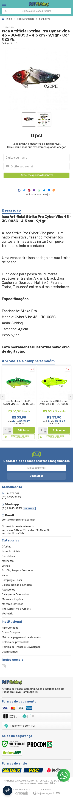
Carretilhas (8, 556)
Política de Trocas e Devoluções (21, 646)
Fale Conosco (10, 627)
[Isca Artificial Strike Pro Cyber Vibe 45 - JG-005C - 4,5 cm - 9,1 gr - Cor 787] (54, 403)
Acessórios (8, 589)
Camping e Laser (12, 580)
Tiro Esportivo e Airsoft (16, 608)
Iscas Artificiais (25, 18)
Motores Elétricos (12, 604)
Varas (5, 575)
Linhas (6, 565)
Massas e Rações (12, 599)
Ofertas (6, 546)
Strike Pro (8, 27)
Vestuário (7, 613)
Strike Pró (44, 18)
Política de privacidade (15, 642)
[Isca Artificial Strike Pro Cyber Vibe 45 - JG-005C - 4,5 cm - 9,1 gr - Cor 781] (19, 403)
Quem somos (10, 651)
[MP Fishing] (39, 4)
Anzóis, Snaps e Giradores (17, 570)
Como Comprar (11, 632)
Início (9, 18)
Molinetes (8, 561)
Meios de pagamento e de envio (21, 637)
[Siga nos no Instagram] (4, 666)
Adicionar (24, 430)
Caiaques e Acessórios (15, 594)
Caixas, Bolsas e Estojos (17, 584)
